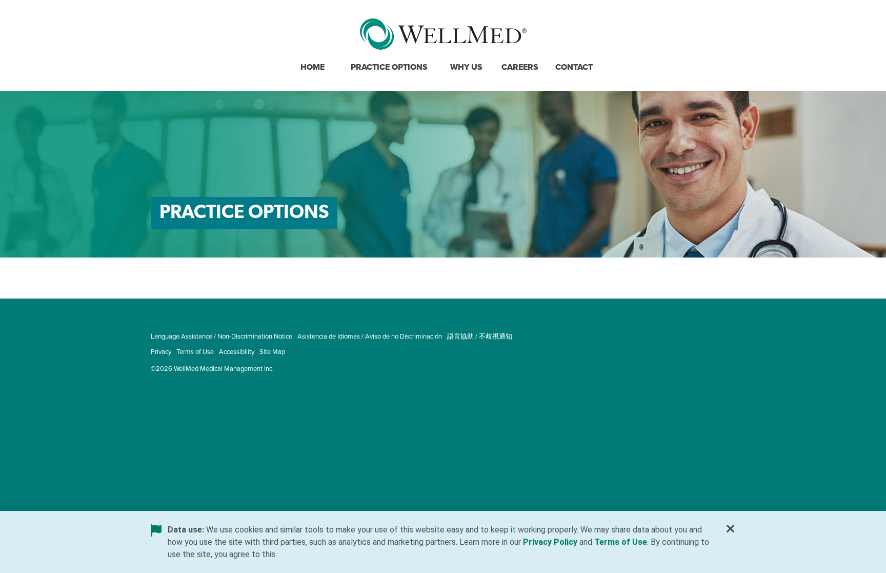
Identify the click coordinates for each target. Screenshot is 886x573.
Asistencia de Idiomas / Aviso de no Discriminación (369, 336)
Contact (574, 67)
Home (312, 67)
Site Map (272, 351)
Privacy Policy (550, 542)
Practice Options (389, 67)
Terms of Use (195, 351)
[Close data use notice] (730, 531)
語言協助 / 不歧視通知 (479, 336)
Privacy (161, 351)
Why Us (466, 67)
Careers (519, 67)
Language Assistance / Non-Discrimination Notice (221, 336)
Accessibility (236, 351)
